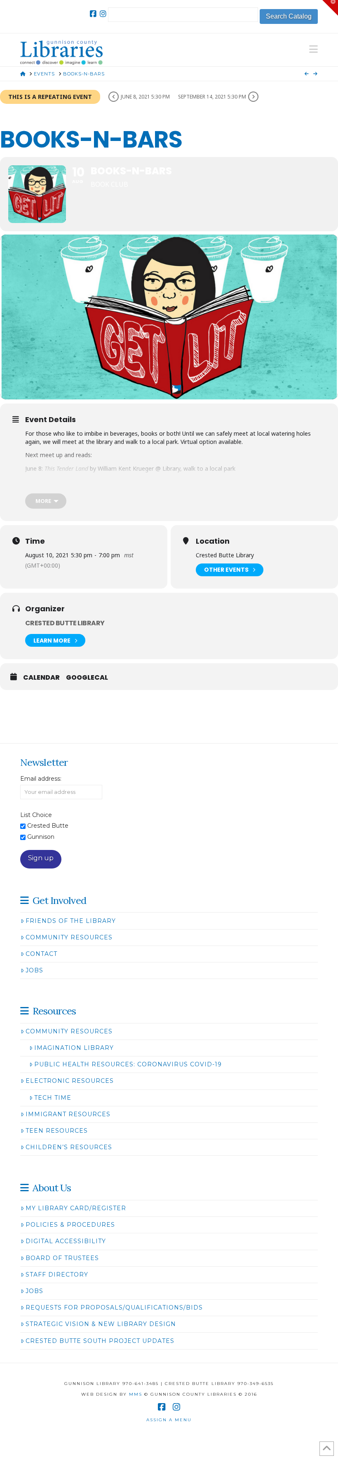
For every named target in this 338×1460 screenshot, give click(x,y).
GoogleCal (87, 678)
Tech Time (52, 1097)
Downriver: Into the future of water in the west (105, 482)
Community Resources (69, 937)
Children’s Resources (69, 1147)
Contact (41, 954)
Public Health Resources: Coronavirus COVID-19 (128, 1064)
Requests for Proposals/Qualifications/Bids (114, 1307)
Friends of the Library (71, 921)
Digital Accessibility (66, 1241)
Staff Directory (57, 1274)
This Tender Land (66, 468)
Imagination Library (74, 1048)
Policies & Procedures (70, 1224)
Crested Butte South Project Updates (100, 1341)
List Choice (36, 815)
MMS (135, 1394)
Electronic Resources (70, 1080)
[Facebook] (93, 14)
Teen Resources (57, 1130)
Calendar (41, 678)
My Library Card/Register (76, 1208)
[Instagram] (103, 14)
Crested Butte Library (65, 623)
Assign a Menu (169, 1419)
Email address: (40, 778)
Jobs (34, 970)
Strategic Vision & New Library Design (101, 1324)
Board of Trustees (62, 1258)
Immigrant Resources (68, 1114)
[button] (313, 49)
